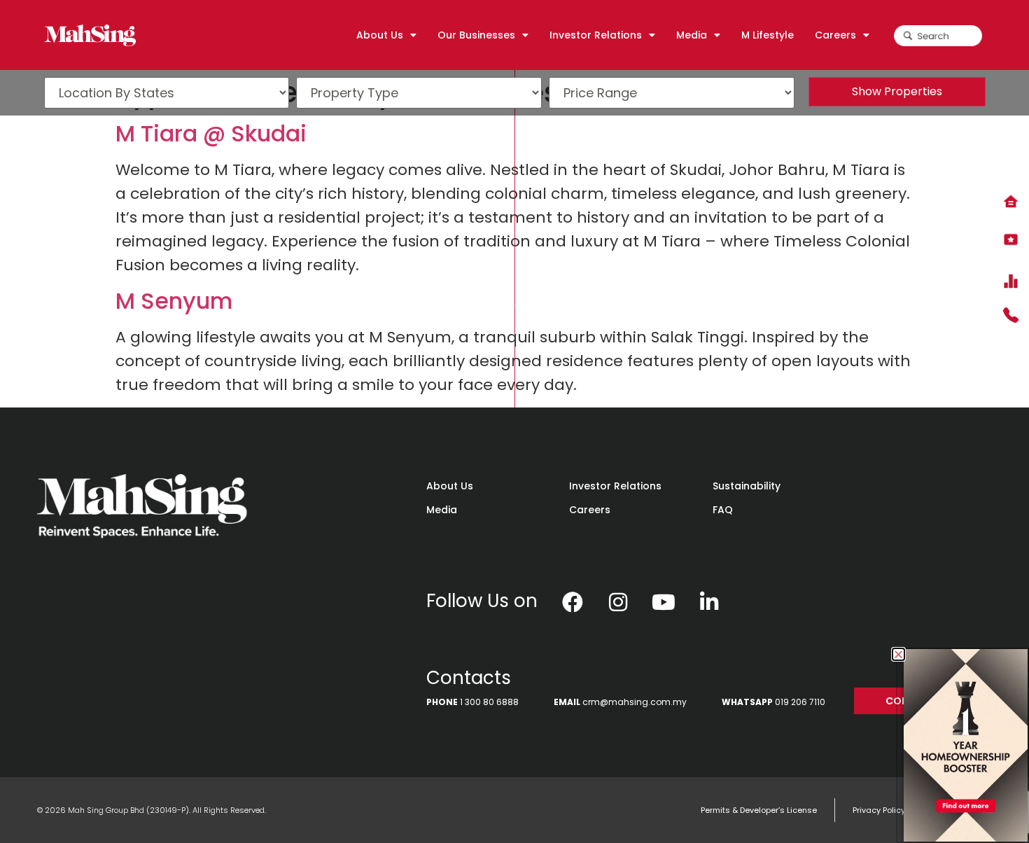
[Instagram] (618, 602)
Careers (589, 510)
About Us (449, 486)
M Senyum (174, 300)
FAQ (723, 510)
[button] (898, 654)
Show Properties (897, 91)
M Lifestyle (767, 35)
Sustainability (746, 486)
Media (441, 510)
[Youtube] (664, 602)
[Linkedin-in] (709, 602)
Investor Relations (615, 486)
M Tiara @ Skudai (211, 133)
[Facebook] (573, 602)
